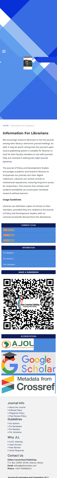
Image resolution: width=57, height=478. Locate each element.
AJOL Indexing (16, 441)
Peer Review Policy (17, 416)
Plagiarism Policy (16, 413)
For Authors (8, 259)
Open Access (15, 444)
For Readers (8, 253)
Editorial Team (15, 410)
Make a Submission (29, 272)
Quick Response (16, 450)
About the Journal (17, 407)
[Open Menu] (4, 51)
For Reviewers (15, 426)
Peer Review (14, 447)
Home (6, 125)
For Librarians (9, 264)
